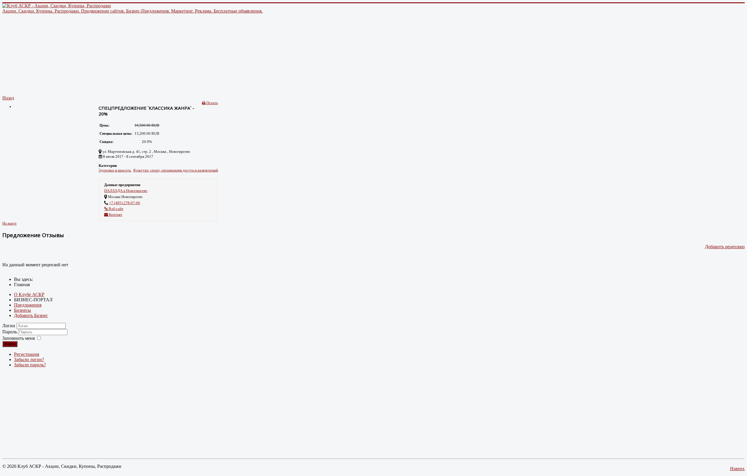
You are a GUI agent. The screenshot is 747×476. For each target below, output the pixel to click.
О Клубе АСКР (29, 294)
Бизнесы (22, 310)
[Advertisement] (177, 54)
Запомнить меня (18, 338)
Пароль (10, 331)
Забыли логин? (29, 359)
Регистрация (26, 354)
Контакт (115, 214)
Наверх (737, 468)
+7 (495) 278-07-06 (124, 203)
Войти (10, 344)
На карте (9, 223)
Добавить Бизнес (31, 315)
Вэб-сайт (115, 208)
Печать (211, 103)
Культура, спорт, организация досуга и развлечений (175, 170)
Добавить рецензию (725, 246)
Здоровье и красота (115, 170)
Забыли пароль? (30, 364)
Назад (8, 97)
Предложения (27, 304)
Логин (8, 325)
